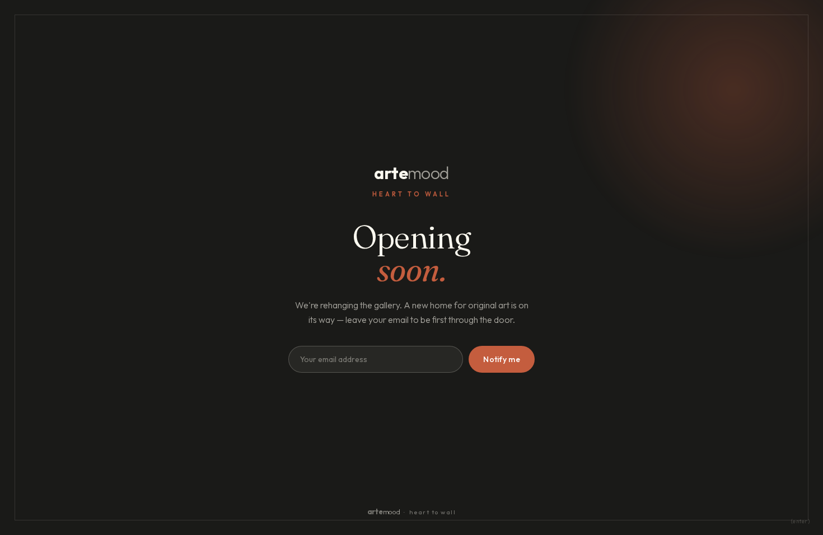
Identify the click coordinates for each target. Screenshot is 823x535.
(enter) (800, 521)
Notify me (501, 359)
